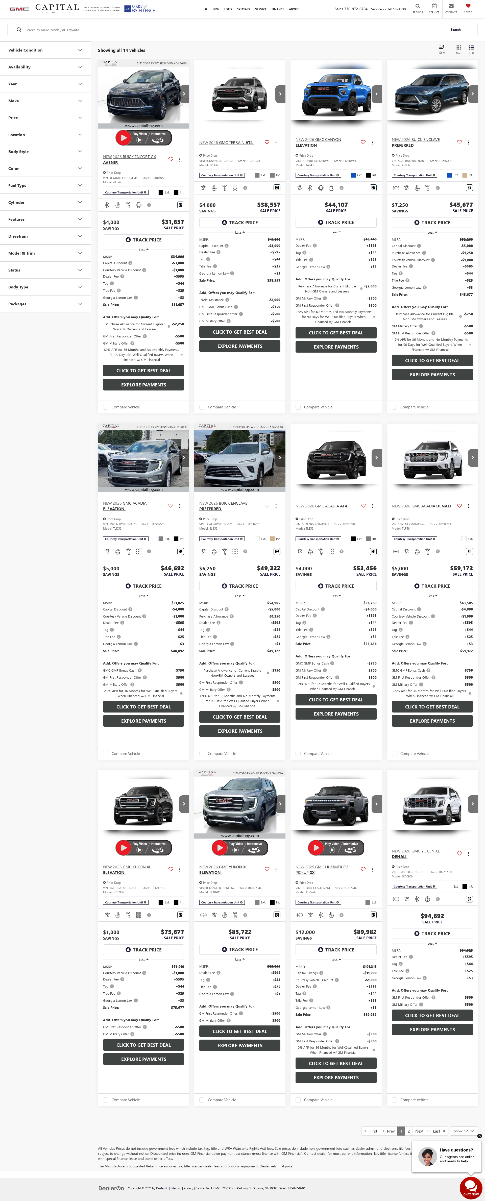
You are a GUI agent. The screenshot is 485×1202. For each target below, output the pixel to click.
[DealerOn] (111, 1188)
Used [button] (228, 9)
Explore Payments (143, 385)
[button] (184, 94)
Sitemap (176, 1188)
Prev (389, 1131)
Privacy (188, 1188)
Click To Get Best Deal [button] (143, 370)
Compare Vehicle (126, 407)
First (372, 1131)
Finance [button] (278, 9)
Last (438, 1131)
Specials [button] (243, 9)
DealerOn (162, 1188)
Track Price (147, 240)
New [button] (215, 9)
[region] (143, 308)
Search (456, 29)
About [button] (294, 9)
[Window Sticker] (180, 205)
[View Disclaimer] (149, 205)
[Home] (206, 9)
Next (420, 1131)
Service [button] (260, 9)
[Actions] (179, 159)
